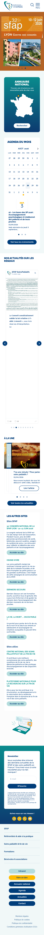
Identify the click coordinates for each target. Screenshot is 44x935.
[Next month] (37, 148)
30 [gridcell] (37, 185)
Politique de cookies (22, 920)
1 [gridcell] (14, 192)
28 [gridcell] (28, 185)
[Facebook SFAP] (19, 820)
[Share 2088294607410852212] (36, 421)
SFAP (6, 829)
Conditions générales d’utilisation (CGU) (22, 927)
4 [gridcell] (27, 192)
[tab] (18, 68)
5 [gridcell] (32, 192)
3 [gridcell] (23, 192)
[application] (23, 171)
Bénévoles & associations (15, 859)
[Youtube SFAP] (30, 820)
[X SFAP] (25, 820)
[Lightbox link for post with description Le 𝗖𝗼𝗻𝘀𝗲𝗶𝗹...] (22, 294)
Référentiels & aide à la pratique (18, 836)
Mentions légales (22, 916)
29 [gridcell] (32, 185)
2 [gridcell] (18, 192)
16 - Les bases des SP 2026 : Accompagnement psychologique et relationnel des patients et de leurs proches (22, 217)
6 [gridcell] (37, 192)
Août (20, 149)
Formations (9, 851)
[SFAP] (13, 9)
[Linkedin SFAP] (14, 820)
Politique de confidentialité (22, 923)
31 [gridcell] (10, 192)
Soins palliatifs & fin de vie (16, 844)
